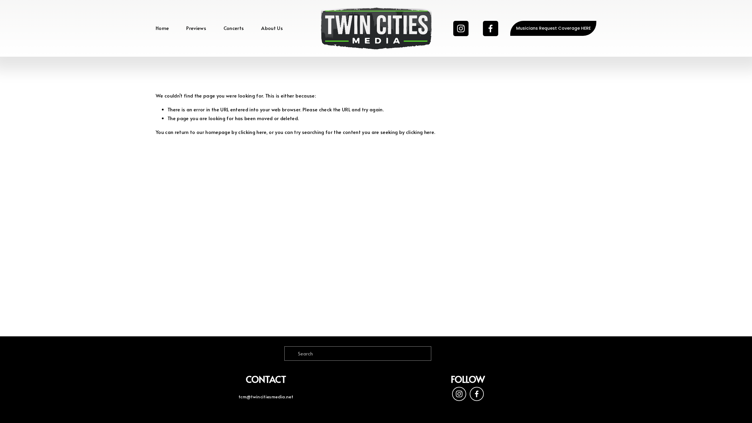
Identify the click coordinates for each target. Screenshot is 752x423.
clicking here (252, 132)
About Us (272, 28)
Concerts (234, 28)
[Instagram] (461, 28)
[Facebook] (490, 28)
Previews (196, 28)
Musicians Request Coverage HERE (553, 28)
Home (162, 28)
